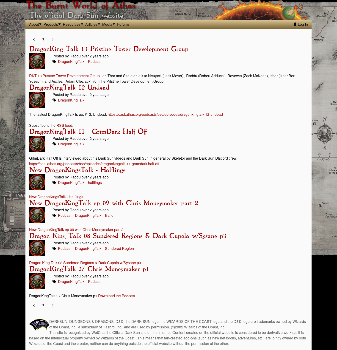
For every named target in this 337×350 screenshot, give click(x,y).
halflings (95, 182)
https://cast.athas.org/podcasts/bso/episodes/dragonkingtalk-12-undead (165, 114)
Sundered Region (119, 248)
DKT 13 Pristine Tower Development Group (64, 75)
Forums (123, 24)
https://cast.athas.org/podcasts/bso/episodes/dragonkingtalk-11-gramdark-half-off (94, 163)
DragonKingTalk (71, 61)
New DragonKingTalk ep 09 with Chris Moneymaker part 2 (113, 203)
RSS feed (64, 125)
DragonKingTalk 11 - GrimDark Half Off (87, 132)
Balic (109, 215)
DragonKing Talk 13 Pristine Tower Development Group (108, 49)
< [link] (34, 39)
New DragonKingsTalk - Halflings (77, 170)
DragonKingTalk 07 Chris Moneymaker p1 (89, 269)
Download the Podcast (116, 295)
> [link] (53, 39)
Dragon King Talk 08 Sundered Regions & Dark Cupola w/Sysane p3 (127, 236)
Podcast (94, 61)
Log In (302, 24)
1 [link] (43, 39)
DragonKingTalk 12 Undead (69, 88)
